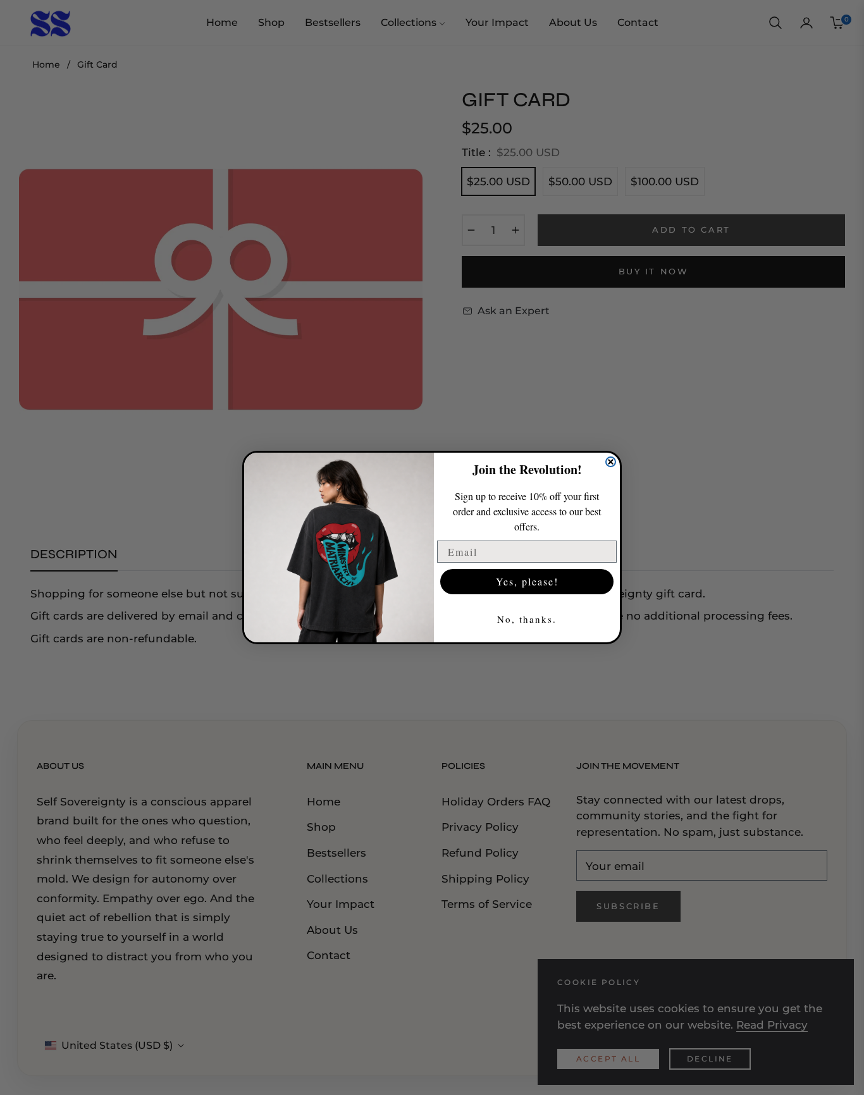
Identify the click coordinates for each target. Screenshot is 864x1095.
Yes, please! (527, 581)
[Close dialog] (610, 462)
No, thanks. (527, 619)
